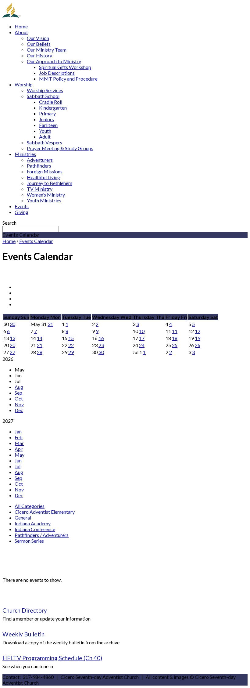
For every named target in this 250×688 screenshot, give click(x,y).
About (21, 32)
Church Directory (24, 610)
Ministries (25, 154)
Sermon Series (29, 541)
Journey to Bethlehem (49, 183)
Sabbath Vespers (44, 142)
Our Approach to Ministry (54, 61)
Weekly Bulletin (23, 634)
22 (71, 345)
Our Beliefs (39, 44)
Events (22, 206)
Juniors (46, 119)
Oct (19, 398)
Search (9, 223)
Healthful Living (43, 177)
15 (71, 338)
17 (142, 338)
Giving (21, 212)
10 (142, 331)
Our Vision (38, 38)
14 (39, 338)
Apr (19, 449)
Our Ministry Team (46, 50)
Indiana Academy (33, 523)
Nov (19, 404)
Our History (39, 55)
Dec (19, 410)
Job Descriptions (57, 73)
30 (12, 324)
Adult (45, 136)
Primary (47, 113)
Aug (19, 387)
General (23, 517)
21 (39, 345)
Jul (17, 466)
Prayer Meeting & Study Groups (60, 148)
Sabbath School (43, 96)
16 (101, 338)
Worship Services (45, 90)
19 (197, 338)
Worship (24, 84)
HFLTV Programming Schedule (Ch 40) (52, 657)
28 (39, 352)
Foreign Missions (44, 171)
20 (12, 345)
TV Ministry (39, 189)
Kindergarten (53, 107)
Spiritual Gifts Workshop (65, 67)
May (19, 455)
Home (21, 26)
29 (71, 352)
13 (12, 338)
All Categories (30, 506)
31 (50, 324)
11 (174, 331)
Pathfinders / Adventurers (42, 535)
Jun (18, 460)
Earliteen (48, 125)
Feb (19, 437)
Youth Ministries (44, 200)
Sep (18, 393)
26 (197, 345)
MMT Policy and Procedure (68, 78)
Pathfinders (39, 165)
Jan (18, 431)
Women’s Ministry (46, 194)
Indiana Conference (35, 529)
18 (174, 338)
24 (142, 345)
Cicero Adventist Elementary (45, 512)
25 (174, 345)
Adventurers (40, 160)
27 (12, 352)
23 (101, 345)
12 (197, 331)
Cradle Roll (50, 102)
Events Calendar (36, 241)
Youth (45, 131)
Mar (19, 443)
